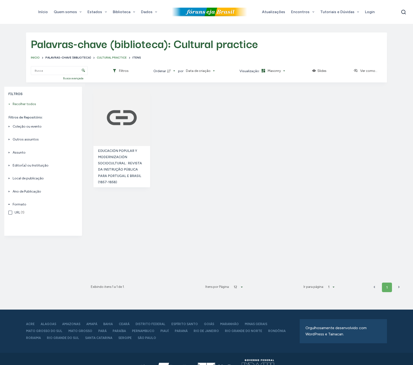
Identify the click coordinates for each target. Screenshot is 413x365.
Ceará (124, 324)
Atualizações (273, 12)
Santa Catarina (98, 338)
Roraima (33, 338)
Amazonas (71, 324)
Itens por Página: (217, 287)
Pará (102, 331)
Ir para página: (314, 287)
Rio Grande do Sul (63, 338)
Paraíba (119, 331)
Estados (94, 12)
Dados (146, 12)
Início (43, 12)
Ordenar (159, 71)
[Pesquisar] (403, 12)
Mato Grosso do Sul (44, 331)
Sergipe (125, 338)
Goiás (209, 324)
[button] (374, 287)
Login (370, 12)
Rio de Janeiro (206, 331)
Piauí (164, 331)
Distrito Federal (150, 324)
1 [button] (387, 287)
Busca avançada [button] (73, 78)
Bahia (108, 324)
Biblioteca (121, 12)
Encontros (300, 12)
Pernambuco (143, 331)
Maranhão (229, 324)
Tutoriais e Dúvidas (337, 12)
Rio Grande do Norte (243, 331)
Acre (30, 324)
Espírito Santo (184, 324)
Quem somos (65, 12)
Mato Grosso (80, 331)
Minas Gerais (256, 324)
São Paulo (147, 338)
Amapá (91, 324)
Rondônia (277, 331)
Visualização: (250, 71)
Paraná (181, 331)
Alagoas (48, 324)
